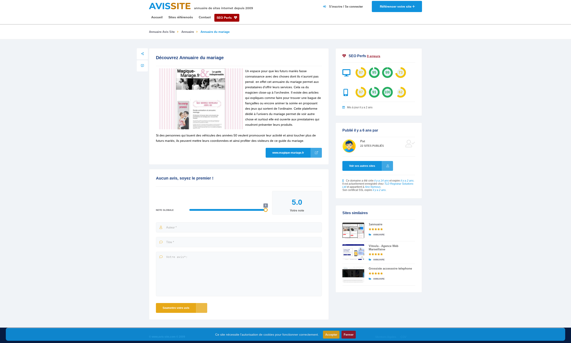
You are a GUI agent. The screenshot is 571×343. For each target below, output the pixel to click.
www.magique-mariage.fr (288, 152)
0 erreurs (373, 56)
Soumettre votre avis (176, 308)
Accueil (157, 17)
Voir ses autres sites (362, 165)
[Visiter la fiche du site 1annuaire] (353, 230)
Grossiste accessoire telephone (390, 268)
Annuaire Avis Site (162, 31)
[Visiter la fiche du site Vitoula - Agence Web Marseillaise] (353, 252)
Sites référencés (180, 17)
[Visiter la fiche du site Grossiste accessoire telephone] (353, 274)
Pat (362, 141)
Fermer (349, 334)
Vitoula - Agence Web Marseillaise (383, 247)
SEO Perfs (225, 17)
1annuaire (375, 224)
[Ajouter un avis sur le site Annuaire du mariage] (142, 65)
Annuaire (187, 31)
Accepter (331, 334)
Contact (205, 17)
